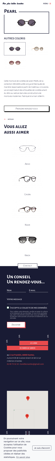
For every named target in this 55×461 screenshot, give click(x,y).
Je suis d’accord (42, 448)
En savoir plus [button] (23, 457)
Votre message (14, 299)
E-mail (32, 290)
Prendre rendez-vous (26, 108)
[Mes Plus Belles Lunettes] (13, 3)
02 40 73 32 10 (13, 364)
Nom (9, 290)
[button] (27, 416)
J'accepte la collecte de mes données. (28, 308)
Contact (27, 265)
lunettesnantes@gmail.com (32, 364)
